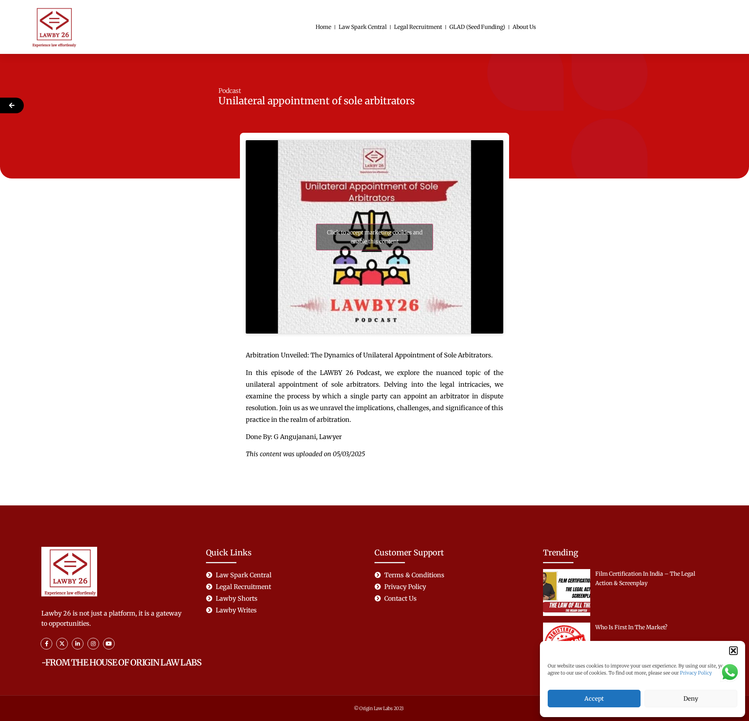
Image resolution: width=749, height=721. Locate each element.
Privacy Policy (696, 673)
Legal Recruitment (418, 26)
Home (323, 26)
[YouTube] (109, 644)
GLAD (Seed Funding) (477, 26)
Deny (690, 698)
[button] (733, 651)
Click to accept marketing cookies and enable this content (374, 237)
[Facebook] (46, 644)
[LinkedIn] (77, 644)
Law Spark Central (363, 26)
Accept (594, 698)
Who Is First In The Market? (631, 627)
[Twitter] (62, 644)
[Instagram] (93, 644)
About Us (524, 26)
